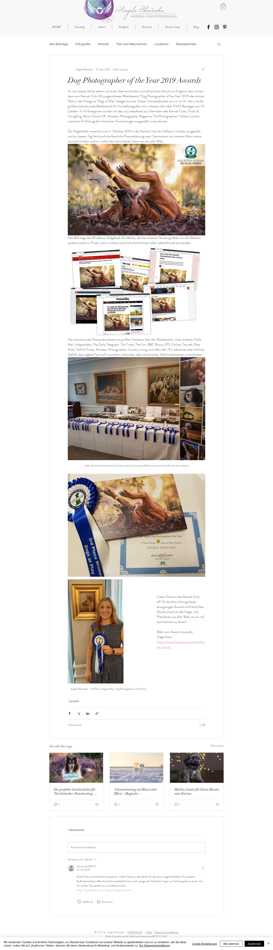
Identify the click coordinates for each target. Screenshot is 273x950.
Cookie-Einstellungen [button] (204, 944)
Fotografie (83, 44)
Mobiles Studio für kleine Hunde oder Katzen (196, 791)
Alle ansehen (217, 745)
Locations (161, 44)
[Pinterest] (225, 27)
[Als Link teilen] (97, 713)
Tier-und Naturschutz (131, 44)
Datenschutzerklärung (166, 932)
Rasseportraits (186, 44)
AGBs (149, 932)
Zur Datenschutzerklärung (154, 945)
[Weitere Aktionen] (203, 69)
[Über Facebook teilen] (69, 713)
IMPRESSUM (134, 932)
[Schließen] (268, 943)
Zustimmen (254, 944)
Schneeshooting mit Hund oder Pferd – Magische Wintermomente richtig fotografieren (135, 791)
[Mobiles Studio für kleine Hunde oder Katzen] (197, 768)
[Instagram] (217, 27)
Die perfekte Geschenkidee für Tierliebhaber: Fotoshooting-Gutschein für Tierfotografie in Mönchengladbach (75, 791)
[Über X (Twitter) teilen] (78, 713)
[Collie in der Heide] (76, 768)
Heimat (103, 44)
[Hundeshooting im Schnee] (136, 768)
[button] (219, 44)
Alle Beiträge (58, 44)
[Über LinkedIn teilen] (88, 713)
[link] (223, 6)
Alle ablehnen (231, 944)
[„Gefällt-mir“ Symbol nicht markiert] (79, 902)
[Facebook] (208, 27)
